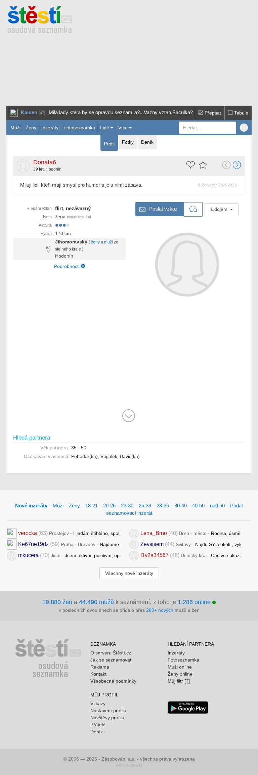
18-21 (91, 505)
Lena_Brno (153, 533)
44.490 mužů (96, 602)
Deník (147, 142)
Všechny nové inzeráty (129, 573)
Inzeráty (49, 127)
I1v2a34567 (154, 555)
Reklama (99, 667)
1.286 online (195, 602)
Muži (15, 127)
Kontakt (98, 674)
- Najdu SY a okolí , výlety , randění (190, 544)
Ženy (31, 127)
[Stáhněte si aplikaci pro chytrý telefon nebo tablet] (188, 707)
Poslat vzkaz (163, 208)
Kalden (29, 112)
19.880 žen (57, 602)
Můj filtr (175, 681)
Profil (109, 143)
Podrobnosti (67, 266)
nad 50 (217, 505)
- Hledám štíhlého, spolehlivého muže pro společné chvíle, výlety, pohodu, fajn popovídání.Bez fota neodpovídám (68, 533)
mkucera (28, 555)
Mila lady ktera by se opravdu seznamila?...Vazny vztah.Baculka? (121, 112)
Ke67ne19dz (33, 544)
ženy (95, 242)
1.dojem (219, 209)
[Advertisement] (173, 50)
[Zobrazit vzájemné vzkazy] (193, 209)
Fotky (128, 142)
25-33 (145, 505)
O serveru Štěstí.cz (110, 652)
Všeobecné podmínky (113, 681)
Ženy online (180, 674)
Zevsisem (152, 544)
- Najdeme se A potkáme (68, 544)
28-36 (163, 505)
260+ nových (159, 610)
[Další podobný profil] (237, 166)
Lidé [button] (104, 127)
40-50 (198, 505)
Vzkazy (97, 703)
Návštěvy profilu (107, 717)
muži (108, 242)
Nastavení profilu (108, 710)
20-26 (109, 505)
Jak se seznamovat (110, 660)
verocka (27, 533)
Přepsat (212, 113)
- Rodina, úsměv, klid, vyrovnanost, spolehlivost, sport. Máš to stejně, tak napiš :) (190, 533)
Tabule (240, 113)
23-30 (127, 505)
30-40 (180, 505)
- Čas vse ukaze (190, 555)
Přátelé (97, 724)
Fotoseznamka (79, 127)
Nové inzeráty (31, 505)
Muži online (180, 667)
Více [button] (123, 127)
